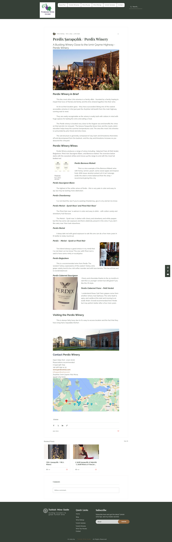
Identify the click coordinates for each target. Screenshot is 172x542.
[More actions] (118, 34)
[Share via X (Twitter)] (58, 425)
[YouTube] (168, 274)
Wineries (55, 419)
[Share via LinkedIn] (62, 425)
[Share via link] (67, 425)
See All (126, 441)
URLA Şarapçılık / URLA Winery (55, 463)
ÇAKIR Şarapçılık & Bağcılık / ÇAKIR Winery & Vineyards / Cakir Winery (86, 463)
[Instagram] (168, 267)
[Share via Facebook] (54, 425)
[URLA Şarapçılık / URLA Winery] (57, 451)
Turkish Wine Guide (58, 509)
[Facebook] (168, 271)
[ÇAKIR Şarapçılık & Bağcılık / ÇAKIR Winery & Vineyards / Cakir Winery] (86, 451)
